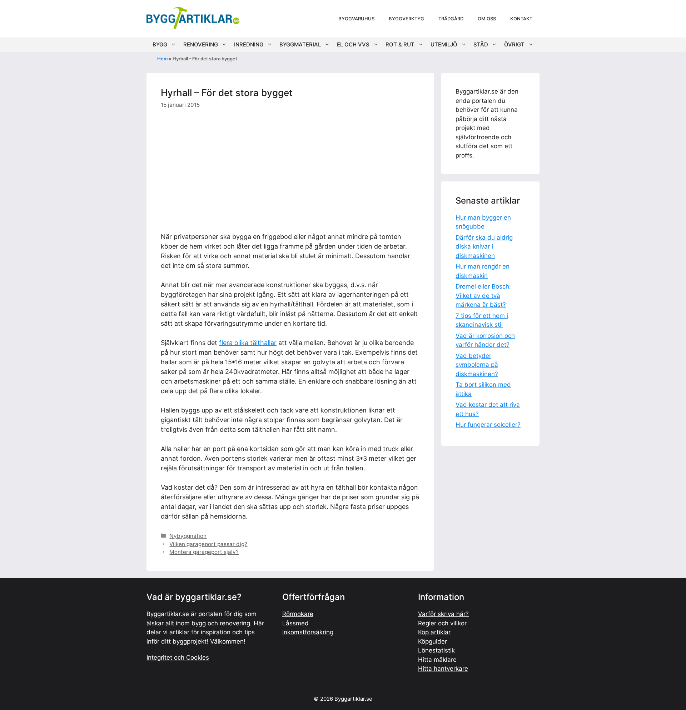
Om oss (487, 18)
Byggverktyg (406, 18)
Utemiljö (444, 44)
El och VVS (353, 44)
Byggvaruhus (356, 18)
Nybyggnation (188, 535)
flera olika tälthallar (248, 342)
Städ (480, 44)
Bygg (160, 44)
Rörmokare (297, 614)
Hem (162, 58)
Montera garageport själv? (204, 552)
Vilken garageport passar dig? (208, 544)
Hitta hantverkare (443, 668)
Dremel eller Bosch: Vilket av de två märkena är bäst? (483, 295)
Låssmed (295, 623)
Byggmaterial (300, 44)
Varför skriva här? (443, 614)
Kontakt (521, 18)
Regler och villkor (442, 623)
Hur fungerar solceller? (488, 424)
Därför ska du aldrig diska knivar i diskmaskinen (484, 246)
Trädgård (450, 18)
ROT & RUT (400, 44)
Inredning (248, 44)
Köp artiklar (434, 632)
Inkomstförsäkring (307, 632)
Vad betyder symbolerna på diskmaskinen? (477, 365)
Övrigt (514, 44)
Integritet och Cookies (177, 657)
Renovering (200, 44)
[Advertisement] (290, 169)
